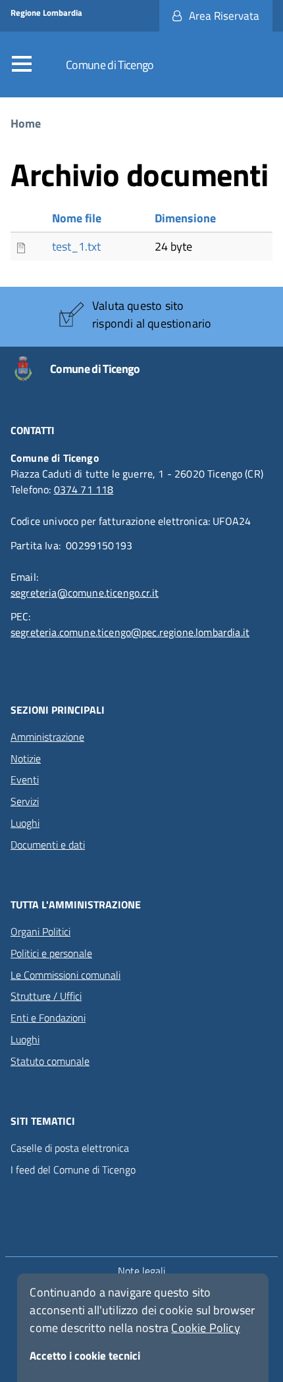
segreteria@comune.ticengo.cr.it (85, 593)
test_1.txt (76, 246)
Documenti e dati (48, 844)
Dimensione (185, 218)
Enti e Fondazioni (48, 1017)
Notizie (26, 758)
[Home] (30, 369)
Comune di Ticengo (110, 65)
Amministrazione (47, 737)
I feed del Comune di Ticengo (73, 1169)
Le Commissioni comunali (65, 975)
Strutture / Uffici (46, 996)
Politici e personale (51, 953)
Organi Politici (40, 931)
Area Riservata (224, 15)
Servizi (25, 801)
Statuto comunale (50, 1061)
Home (26, 123)
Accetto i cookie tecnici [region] (85, 1356)
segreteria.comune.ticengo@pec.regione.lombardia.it (130, 632)
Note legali (141, 1271)
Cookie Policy (205, 1328)
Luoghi (25, 823)
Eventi (25, 779)
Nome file (76, 218)
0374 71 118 (84, 489)
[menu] (25, 64)
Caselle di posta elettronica (70, 1148)
